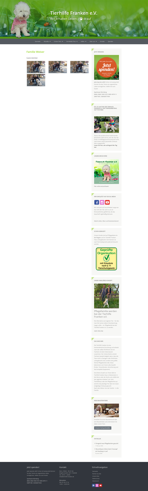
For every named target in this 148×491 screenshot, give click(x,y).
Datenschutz (96, 478)
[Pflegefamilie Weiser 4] (36, 80)
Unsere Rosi (95, 476)
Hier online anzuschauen (101, 186)
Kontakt (102, 41)
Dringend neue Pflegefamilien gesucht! (107, 443)
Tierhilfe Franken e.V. (73, 13)
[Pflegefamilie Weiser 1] (36, 67)
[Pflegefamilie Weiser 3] (79, 67)
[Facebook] (93, 485)
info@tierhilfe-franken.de (66, 476)
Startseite (37, 41)
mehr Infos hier (98, 331)
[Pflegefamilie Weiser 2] (57, 67)
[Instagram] (97, 485)
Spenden (110, 41)
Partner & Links (96, 474)
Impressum (95, 481)
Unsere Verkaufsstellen (102, 428)
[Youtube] (100, 485)
